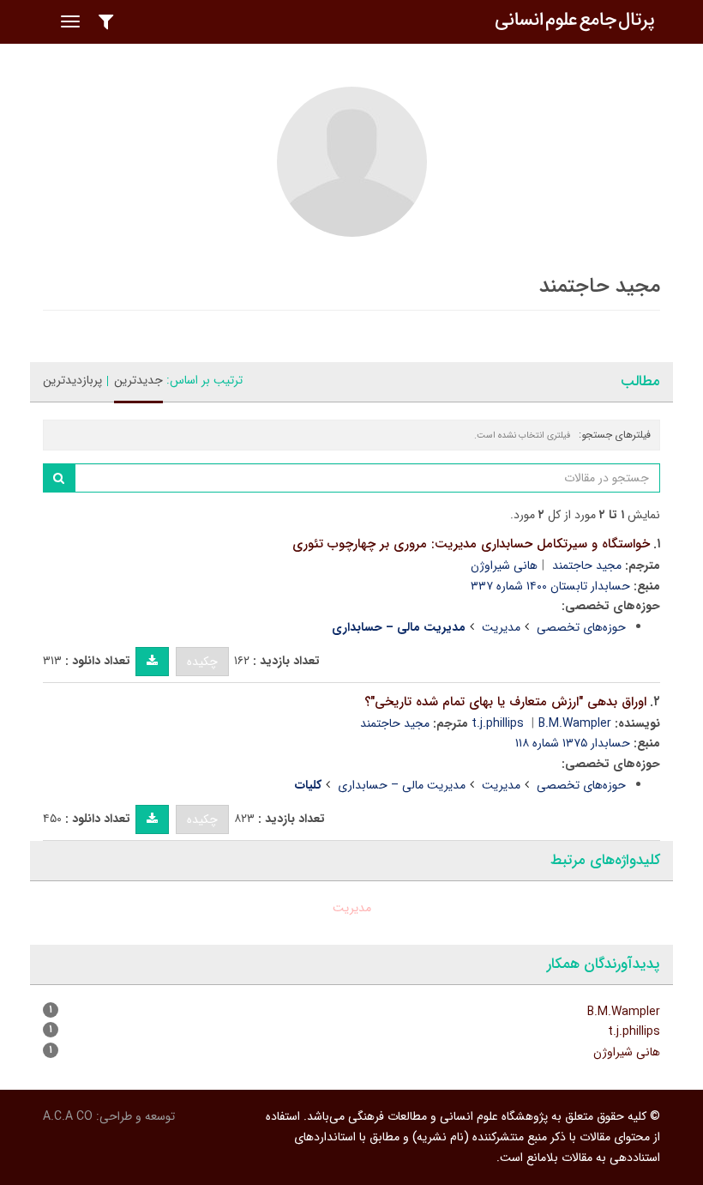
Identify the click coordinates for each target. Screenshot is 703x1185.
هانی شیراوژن (504, 565)
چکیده (202, 661)
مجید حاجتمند (587, 565)
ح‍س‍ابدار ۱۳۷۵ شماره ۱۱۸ (572, 743)
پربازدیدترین (72, 380)
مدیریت (501, 627)
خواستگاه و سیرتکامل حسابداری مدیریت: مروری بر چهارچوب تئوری (471, 544)
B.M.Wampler (574, 723)
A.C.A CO (68, 1116)
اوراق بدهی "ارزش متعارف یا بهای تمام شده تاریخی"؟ (505, 702)
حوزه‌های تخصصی (581, 627)
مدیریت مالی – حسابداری (402, 785)
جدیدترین (138, 380)
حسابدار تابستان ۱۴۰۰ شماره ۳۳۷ (550, 586)
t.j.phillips (498, 723)
